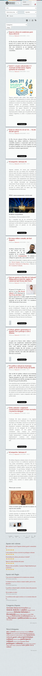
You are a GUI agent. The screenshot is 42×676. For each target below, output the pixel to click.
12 (13, 537)
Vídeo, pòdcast (9, 619)
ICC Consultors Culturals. (16, 265)
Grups (33, 20)
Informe (17, 612)
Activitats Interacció (13, 608)
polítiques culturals (14, 643)
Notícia (8, 32)
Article (9, 610)
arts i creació (10, 632)
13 (16, 537)
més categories (33, 622)
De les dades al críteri (11, 592)
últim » (32, 537)
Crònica (7, 612)
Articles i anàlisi (20, 610)
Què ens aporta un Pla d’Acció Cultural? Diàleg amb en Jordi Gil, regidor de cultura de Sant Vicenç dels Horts (22, 279)
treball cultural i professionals (15, 645)
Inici (7, 16)
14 (19, 537)
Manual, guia (9, 616)
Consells (33, 610)
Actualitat (24, 608)
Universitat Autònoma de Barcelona (19, 264)
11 (9, 537)
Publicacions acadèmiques (21, 616)
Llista (29, 20)
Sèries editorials (33, 618)
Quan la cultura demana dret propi (15, 561)
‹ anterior (16, 536)
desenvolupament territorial (26, 633)
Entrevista (12, 612)
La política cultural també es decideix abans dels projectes (21, 588)
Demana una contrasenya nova (35, 4)
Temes (35, 20)
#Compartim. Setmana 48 (18, 162)
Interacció (17, 35)
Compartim (29, 610)
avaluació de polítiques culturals (22, 631)
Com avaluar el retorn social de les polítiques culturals (20, 552)
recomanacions (22, 256)
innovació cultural (16, 639)
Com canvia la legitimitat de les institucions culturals (20, 577)
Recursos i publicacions (18, 618)
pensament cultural (24, 641)
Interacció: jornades (27, 614)
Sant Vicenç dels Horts (15, 295)
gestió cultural (18, 637)
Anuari (29, 608)
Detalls (27, 20)
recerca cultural (26, 643)
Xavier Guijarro (16, 262)
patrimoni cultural (16, 641)
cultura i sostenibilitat (15, 633)
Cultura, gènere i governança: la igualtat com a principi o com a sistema (20, 331)
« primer (10, 536)
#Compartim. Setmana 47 (18, 452)
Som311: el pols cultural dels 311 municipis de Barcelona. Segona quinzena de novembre (20, 67)
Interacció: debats (19, 614)
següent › (27, 537)
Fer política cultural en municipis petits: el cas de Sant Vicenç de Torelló (22, 367)
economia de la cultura (14, 635)
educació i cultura (22, 635)
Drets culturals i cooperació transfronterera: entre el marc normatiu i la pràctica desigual (22, 409)
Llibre (32, 614)
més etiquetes (34, 650)
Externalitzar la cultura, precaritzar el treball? (18, 557)
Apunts (11, 15)
